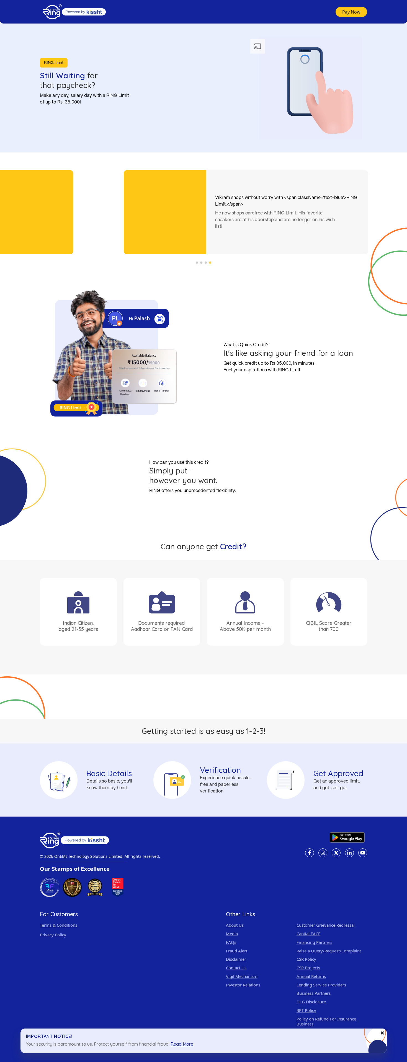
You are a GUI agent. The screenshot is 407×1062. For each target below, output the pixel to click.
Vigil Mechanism (241, 976)
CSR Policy (306, 959)
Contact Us (236, 967)
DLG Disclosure (311, 1001)
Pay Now (351, 12)
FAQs (231, 942)
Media (232, 933)
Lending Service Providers (321, 985)
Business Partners (314, 993)
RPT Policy (306, 1010)
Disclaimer (236, 959)
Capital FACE (308, 933)
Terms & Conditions (58, 925)
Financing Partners (314, 942)
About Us (235, 925)
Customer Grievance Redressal (326, 925)
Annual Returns (311, 976)
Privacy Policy (53, 934)
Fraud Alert (236, 951)
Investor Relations (243, 985)
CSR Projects (308, 967)
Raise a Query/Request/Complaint (329, 951)
